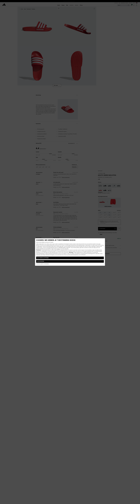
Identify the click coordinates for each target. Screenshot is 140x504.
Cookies (58, 248)
